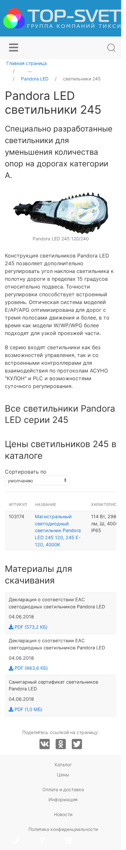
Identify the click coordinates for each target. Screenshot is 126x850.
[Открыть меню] (13, 47)
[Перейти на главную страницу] (62, 18)
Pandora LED (34, 78)
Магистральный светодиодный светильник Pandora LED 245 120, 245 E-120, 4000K (58, 530)
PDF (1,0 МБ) (27, 709)
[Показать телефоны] (15, 841)
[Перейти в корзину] (68, 841)
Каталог (63, 764)
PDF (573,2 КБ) (30, 627)
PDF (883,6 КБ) (30, 668)
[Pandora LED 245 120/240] (60, 212)
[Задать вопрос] (42, 841)
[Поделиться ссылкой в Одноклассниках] (60, 744)
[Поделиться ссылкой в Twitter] (76, 744)
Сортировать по (26, 471)
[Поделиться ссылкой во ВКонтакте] (44, 744)
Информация (63, 799)
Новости (63, 814)
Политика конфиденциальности (63, 829)
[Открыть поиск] (111, 48)
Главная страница (26, 63)
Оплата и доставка (63, 789)
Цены (63, 774)
